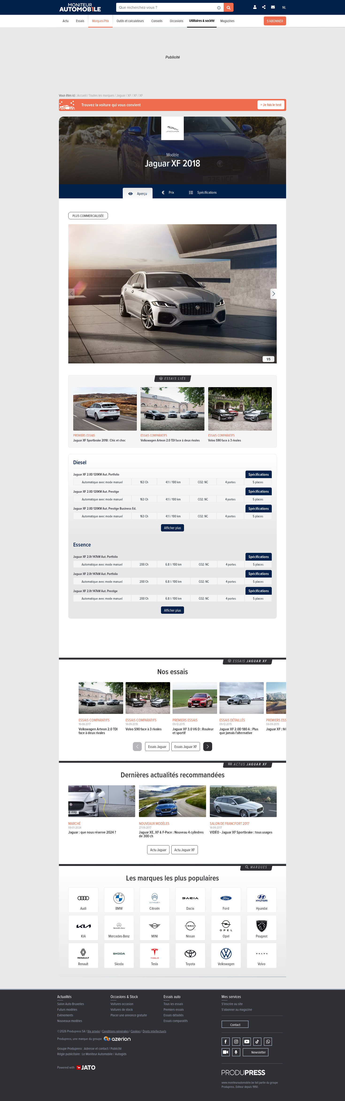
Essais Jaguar (157, 746)
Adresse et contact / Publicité (103, 1048)
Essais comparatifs (176, 1020)
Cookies (136, 1031)
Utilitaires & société (202, 20)
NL (284, 7)
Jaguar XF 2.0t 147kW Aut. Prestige (95, 591)
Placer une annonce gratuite (129, 1015)
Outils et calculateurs (130, 20)
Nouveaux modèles (69, 1020)
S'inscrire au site (232, 1003)
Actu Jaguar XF (184, 849)
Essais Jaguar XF (185, 746)
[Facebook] (226, 1042)
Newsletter (258, 1052)
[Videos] (226, 1052)
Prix (171, 192)
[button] (273, 294)
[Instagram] (236, 1042)
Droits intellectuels (154, 1031)
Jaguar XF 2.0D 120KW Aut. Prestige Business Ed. (104, 508)
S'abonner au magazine (237, 1009)
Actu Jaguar (158, 849)
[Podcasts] (236, 1052)
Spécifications (207, 192)
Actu (66, 20)
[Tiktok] (257, 1042)
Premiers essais (174, 1009)
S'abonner (275, 21)
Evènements (65, 1015)
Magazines (227, 20)
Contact (235, 1024)
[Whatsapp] (268, 1042)
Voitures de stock (122, 1009)
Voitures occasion (122, 1003)
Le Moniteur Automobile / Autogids (104, 1053)
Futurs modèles (67, 1009)
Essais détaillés (174, 1015)
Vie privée (93, 1031)
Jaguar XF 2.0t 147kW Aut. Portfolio (95, 556)
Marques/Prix (100, 20)
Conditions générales (115, 1031)
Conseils (156, 20)
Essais (80, 20)
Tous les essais (173, 1003)
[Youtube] (247, 1042)
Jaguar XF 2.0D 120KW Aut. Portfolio (96, 474)
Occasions (176, 20)
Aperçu (141, 193)
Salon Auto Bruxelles (70, 1003)
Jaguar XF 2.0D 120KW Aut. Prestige (96, 491)
